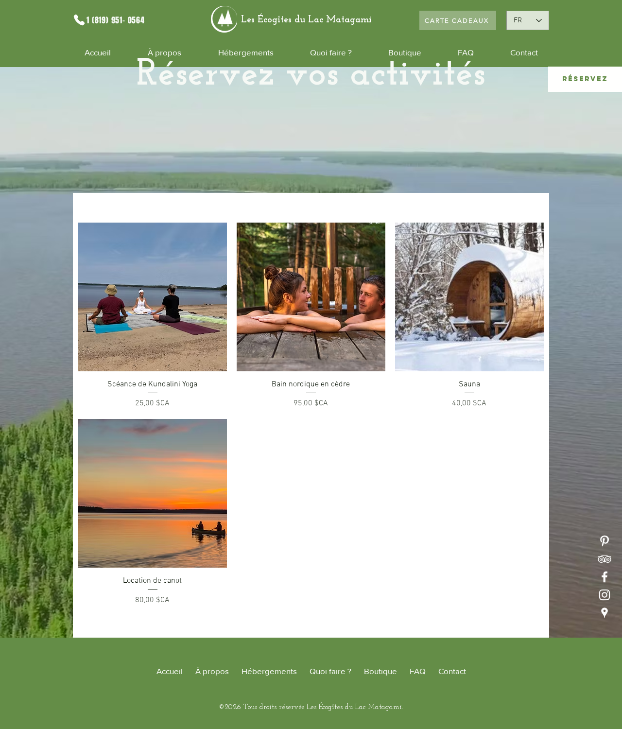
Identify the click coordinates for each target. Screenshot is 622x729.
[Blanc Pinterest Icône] (604, 541)
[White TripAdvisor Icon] (604, 559)
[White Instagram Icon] (604, 595)
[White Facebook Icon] (604, 577)
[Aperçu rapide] (152, 297)
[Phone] (79, 19)
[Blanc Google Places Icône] (604, 613)
